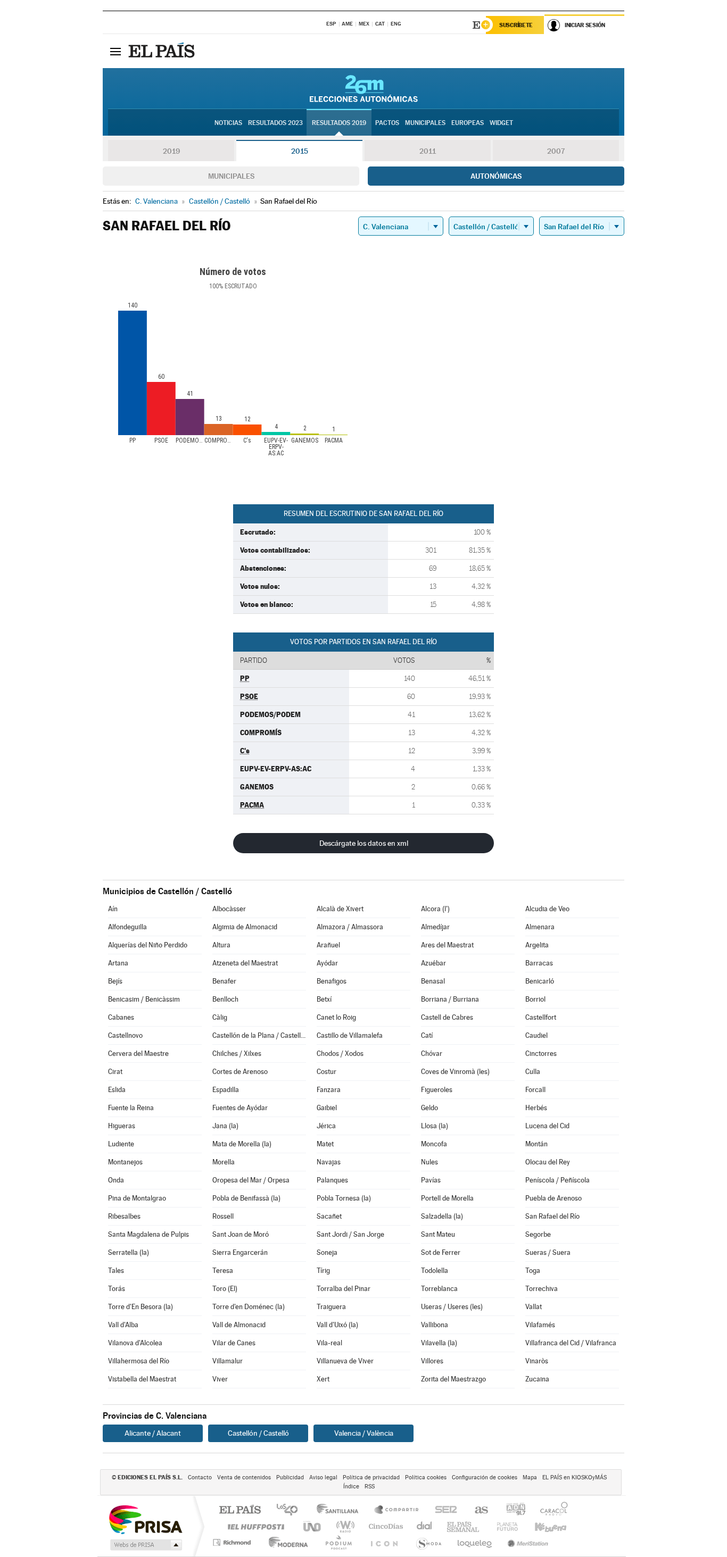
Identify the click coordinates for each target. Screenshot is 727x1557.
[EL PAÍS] (162, 51)
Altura (221, 945)
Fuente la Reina (131, 1108)
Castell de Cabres (447, 1017)
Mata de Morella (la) (241, 1144)
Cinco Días (384, 1526)
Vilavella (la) (439, 1343)
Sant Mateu (438, 1234)
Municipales (231, 176)
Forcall (535, 1090)
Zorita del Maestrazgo (453, 1379)
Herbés (536, 1108)
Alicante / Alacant (153, 1433)
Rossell (223, 1216)
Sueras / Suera (548, 1252)
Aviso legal (323, 1477)
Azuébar (433, 963)
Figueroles (436, 1090)
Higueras (121, 1126)
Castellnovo (125, 1035)
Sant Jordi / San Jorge (350, 1234)
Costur (326, 1072)
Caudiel (536, 1035)
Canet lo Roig (336, 1017)
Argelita (537, 945)
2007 (556, 151)
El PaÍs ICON (383, 1542)
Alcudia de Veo (547, 909)
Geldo (429, 1108)
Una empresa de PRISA (145, 1519)
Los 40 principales (291, 1510)
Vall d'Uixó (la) (337, 1325)
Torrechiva (541, 1289)
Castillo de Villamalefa (350, 1035)
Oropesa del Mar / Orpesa (251, 1180)
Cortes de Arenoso (240, 1072)
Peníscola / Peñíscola (557, 1180)
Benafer (224, 981)
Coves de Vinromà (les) (455, 1072)
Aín (113, 909)
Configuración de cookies (484, 1477)
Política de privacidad (371, 1477)
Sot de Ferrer (440, 1252)
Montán (536, 1144)
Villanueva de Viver (345, 1361)
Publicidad (290, 1477)
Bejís (115, 981)
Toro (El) (224, 1289)
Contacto (200, 1477)
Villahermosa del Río (138, 1361)
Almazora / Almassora (350, 927)
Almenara (540, 927)
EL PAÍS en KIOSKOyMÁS (574, 1477)
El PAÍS (240, 1510)
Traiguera (331, 1307)
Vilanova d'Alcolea (135, 1343)
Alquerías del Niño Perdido (147, 945)
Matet (325, 1144)
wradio (343, 1526)
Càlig (219, 1017)
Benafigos (331, 981)
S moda (428, 1542)
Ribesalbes (124, 1216)
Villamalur (227, 1361)
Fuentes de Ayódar (240, 1108)
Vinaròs (536, 1361)
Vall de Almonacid (239, 1325)
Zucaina (537, 1379)
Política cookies (426, 1477)
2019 (171, 151)
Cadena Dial (424, 1526)
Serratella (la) (128, 1252)
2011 (427, 151)
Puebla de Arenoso (553, 1198)
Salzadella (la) (442, 1216)
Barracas (539, 963)
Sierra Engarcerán (240, 1252)
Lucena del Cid (547, 1126)
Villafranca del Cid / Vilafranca (570, 1343)
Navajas (329, 1162)
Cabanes (121, 1017)
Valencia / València (363, 1433)
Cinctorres (541, 1054)
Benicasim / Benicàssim (144, 999)
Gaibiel (327, 1108)
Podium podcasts (338, 1542)
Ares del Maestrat (447, 945)
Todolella (434, 1271)
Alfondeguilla (127, 927)
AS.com (476, 1510)
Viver (220, 1379)
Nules (429, 1162)
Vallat (533, 1307)
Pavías (431, 1180)
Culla (532, 1072)
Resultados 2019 (339, 123)
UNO (313, 1526)
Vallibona (434, 1325)
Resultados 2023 (275, 123)
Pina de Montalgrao (137, 1198)
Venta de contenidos (244, 1477)
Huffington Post (254, 1526)
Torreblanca (439, 1289)
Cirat (115, 1072)
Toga (532, 1271)
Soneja (327, 1252)
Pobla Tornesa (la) (344, 1198)
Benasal (433, 981)
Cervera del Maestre (138, 1054)
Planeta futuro (503, 1526)
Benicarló (539, 981)
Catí (427, 1035)
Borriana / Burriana (450, 999)
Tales (116, 1271)
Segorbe (538, 1234)
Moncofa (434, 1144)
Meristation (526, 1542)
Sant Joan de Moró (240, 1234)
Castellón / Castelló (258, 1433)
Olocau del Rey (547, 1162)
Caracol (550, 1510)
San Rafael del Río (552, 1216)
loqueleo (475, 1542)
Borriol (535, 999)
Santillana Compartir (397, 1510)
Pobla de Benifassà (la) (246, 1198)
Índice (351, 1486)
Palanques (332, 1180)
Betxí (324, 999)
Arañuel (328, 945)
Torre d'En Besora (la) (140, 1307)
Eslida (117, 1090)
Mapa (530, 1477)
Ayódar (327, 963)
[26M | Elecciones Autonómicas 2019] (364, 88)
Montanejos (125, 1162)
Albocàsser (229, 909)
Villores (432, 1361)
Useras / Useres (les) (452, 1307)
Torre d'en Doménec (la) (248, 1307)
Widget (501, 123)
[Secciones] (115, 51)
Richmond (233, 1542)
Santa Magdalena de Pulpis (148, 1234)
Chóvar (431, 1054)
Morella (223, 1162)
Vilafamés (540, 1325)
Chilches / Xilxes (236, 1054)
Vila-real (329, 1343)
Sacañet (329, 1216)
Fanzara (329, 1090)
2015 (299, 151)
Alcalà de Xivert (340, 909)
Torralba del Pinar (343, 1289)
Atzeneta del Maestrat (245, 963)
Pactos (387, 123)
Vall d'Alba (123, 1325)
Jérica (326, 1126)
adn (511, 1510)
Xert (323, 1379)
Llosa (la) (434, 1126)
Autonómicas (496, 176)
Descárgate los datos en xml (363, 843)
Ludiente (121, 1144)
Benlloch (225, 999)
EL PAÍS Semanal (463, 1526)
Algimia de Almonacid (244, 927)
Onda (116, 1180)
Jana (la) (225, 1126)
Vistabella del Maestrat (142, 1379)
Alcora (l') (435, 909)
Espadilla (225, 1090)
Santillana (340, 1510)
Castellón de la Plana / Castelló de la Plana (259, 1035)
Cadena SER (443, 1510)
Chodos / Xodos (340, 1054)
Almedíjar (435, 927)
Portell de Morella (447, 1198)
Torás (116, 1289)
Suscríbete (516, 25)
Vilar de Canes (233, 1343)
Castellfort (540, 1017)
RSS (370, 1486)
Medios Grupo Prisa (145, 1544)
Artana (118, 963)
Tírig (323, 1271)
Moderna (285, 1542)
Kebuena (541, 1526)
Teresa (222, 1271)
